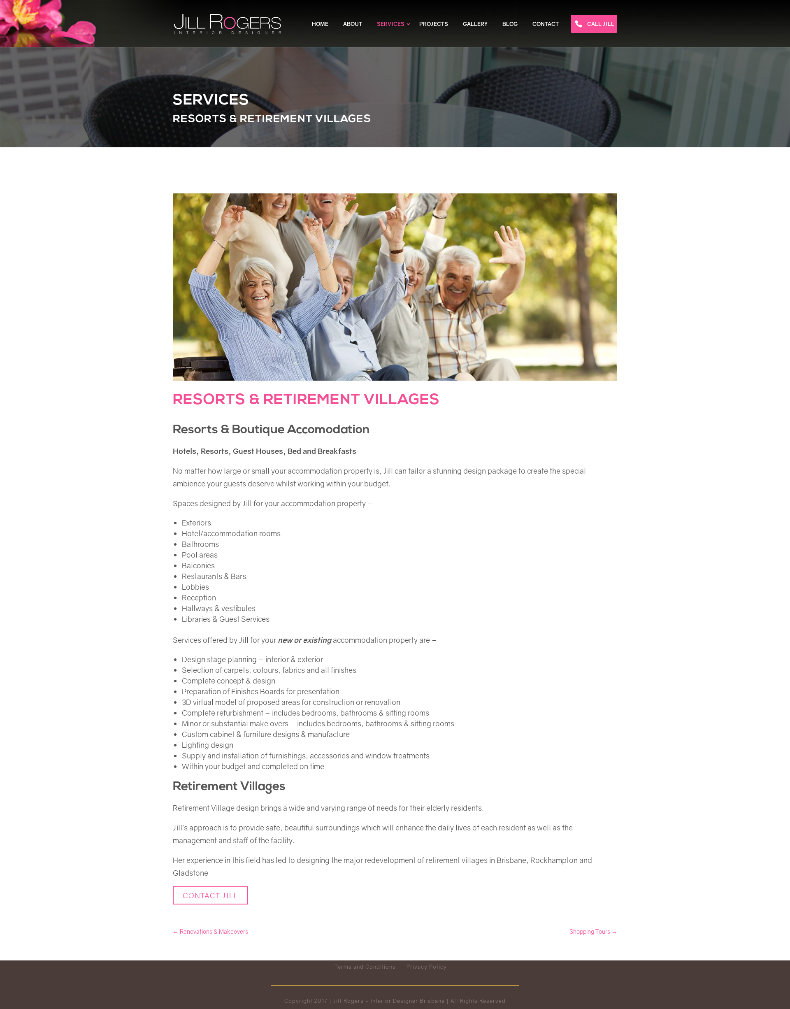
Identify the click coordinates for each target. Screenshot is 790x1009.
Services (390, 24)
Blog (510, 24)
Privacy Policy (427, 966)
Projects (433, 24)
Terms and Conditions (365, 966)
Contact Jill (210, 895)
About (352, 24)
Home (320, 24)
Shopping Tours (593, 931)
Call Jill (600, 24)
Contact (545, 24)
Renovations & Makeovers (210, 931)
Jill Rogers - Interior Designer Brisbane (389, 1000)
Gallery (475, 24)
